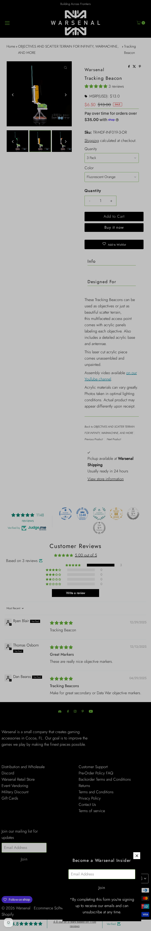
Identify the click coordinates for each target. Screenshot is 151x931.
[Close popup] (136, 855)
